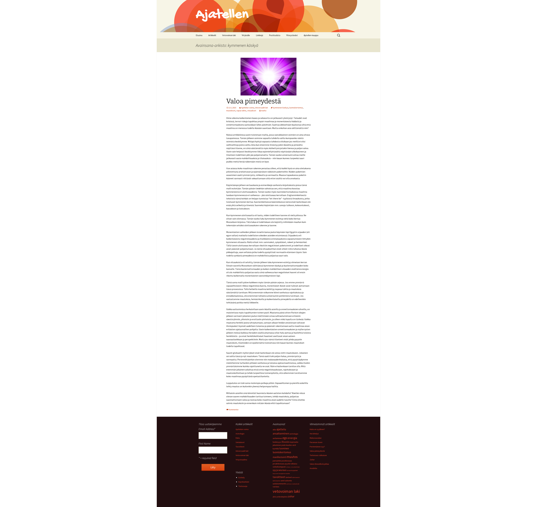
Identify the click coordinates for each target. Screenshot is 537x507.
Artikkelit (212, 35)
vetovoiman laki (286, 491)
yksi (274, 496)
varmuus (289, 484)
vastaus (276, 486)
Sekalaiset (240, 442)
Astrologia (240, 433)
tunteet (289, 477)
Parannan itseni (316, 442)
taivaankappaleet (292, 470)
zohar (291, 496)
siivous (288, 467)
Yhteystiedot (292, 35)
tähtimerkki (276, 481)
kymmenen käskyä (280, 107)
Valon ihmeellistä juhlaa (319, 464)
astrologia (294, 433)
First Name (204, 443)
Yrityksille (246, 35)
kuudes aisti (291, 445)
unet (283, 480)
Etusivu (199, 35)
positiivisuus (287, 460)
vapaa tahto (241, 110)
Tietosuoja (242, 486)
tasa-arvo (275, 473)
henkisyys (277, 442)
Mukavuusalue (316, 438)
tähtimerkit (296, 477)
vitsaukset (251, 110)
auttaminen (277, 438)
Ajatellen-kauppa (311, 35)
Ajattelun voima (247, 107)
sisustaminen (295, 467)
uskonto (288, 480)
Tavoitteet (240, 446)
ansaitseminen (281, 433)
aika (274, 429)
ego (284, 438)
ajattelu (281, 429)
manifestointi (279, 457)
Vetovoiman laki (229, 35)
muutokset (230, 110)
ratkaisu (293, 463)
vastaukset (295, 484)
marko (263, 110)
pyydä (287, 463)
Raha (238, 438)
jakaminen (277, 445)
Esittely (241, 477)
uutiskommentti (279, 483)
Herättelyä (314, 433)
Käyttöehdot (243, 482)
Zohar (312, 459)
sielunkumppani (279, 466)
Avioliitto (313, 468)
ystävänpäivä (282, 496)
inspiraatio (293, 442)
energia (292, 438)
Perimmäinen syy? (317, 446)
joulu (283, 445)
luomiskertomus (296, 107)
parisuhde (277, 460)
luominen (284, 448)
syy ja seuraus (279, 470)
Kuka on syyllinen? (317, 429)
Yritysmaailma (241, 459)
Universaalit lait (261, 107)
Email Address (207, 429)
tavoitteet (279, 477)
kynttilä (276, 448)
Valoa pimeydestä (253, 101)
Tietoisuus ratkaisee (318, 455)
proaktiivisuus (278, 463)
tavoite (287, 473)
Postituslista (274, 35)
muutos (292, 457)
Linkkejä (259, 35)
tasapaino (282, 473)
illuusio (285, 441)
